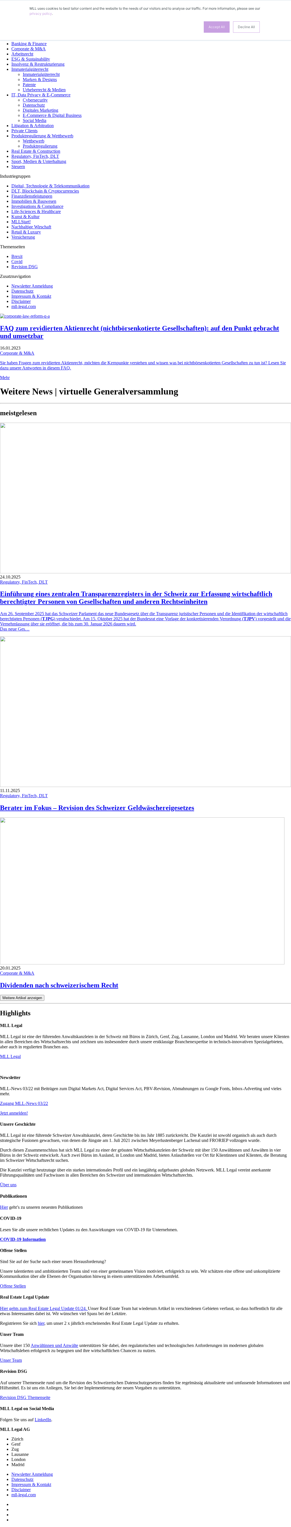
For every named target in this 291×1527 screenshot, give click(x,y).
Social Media (34, 120)
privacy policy (41, 13)
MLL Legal (10, 1056)
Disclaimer (21, 301)
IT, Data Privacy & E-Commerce (40, 94)
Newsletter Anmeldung (32, 286)
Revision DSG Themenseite (25, 1397)
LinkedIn (43, 1419)
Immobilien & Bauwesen (33, 201)
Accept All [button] (217, 27)
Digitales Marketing (40, 110)
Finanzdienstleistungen (31, 196)
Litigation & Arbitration (32, 125)
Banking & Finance (29, 43)
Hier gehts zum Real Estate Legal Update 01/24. (44, 1308)
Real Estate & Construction (35, 151)
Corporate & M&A (28, 48)
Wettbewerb (33, 141)
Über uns (8, 1184)
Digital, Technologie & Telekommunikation (50, 185)
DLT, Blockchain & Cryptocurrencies (45, 191)
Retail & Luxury (26, 232)
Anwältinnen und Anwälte (54, 1345)
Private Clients (24, 130)
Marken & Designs (40, 79)
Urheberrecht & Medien (44, 89)
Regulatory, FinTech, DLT (35, 156)
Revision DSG (24, 266)
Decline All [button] (246, 27)
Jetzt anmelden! (14, 1113)
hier (41, 1323)
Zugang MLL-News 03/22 (24, 1103)
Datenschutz (34, 105)
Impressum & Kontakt (31, 296)
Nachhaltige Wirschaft (31, 226)
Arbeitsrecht (22, 53)
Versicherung (23, 237)
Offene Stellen (13, 1286)
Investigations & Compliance (37, 206)
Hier (4, 1207)
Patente (29, 84)
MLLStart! (21, 221)
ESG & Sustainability (30, 59)
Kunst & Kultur (25, 216)
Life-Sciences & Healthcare (36, 211)
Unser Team (11, 1360)
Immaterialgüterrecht (29, 69)
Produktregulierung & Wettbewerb (42, 135)
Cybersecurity (35, 100)
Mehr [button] (5, 377)
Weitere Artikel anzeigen (22, 998)
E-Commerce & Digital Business (52, 115)
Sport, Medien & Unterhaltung (38, 161)
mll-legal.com (23, 306)
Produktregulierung (40, 146)
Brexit (16, 256)
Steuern (18, 166)
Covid (16, 261)
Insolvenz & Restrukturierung (38, 64)
